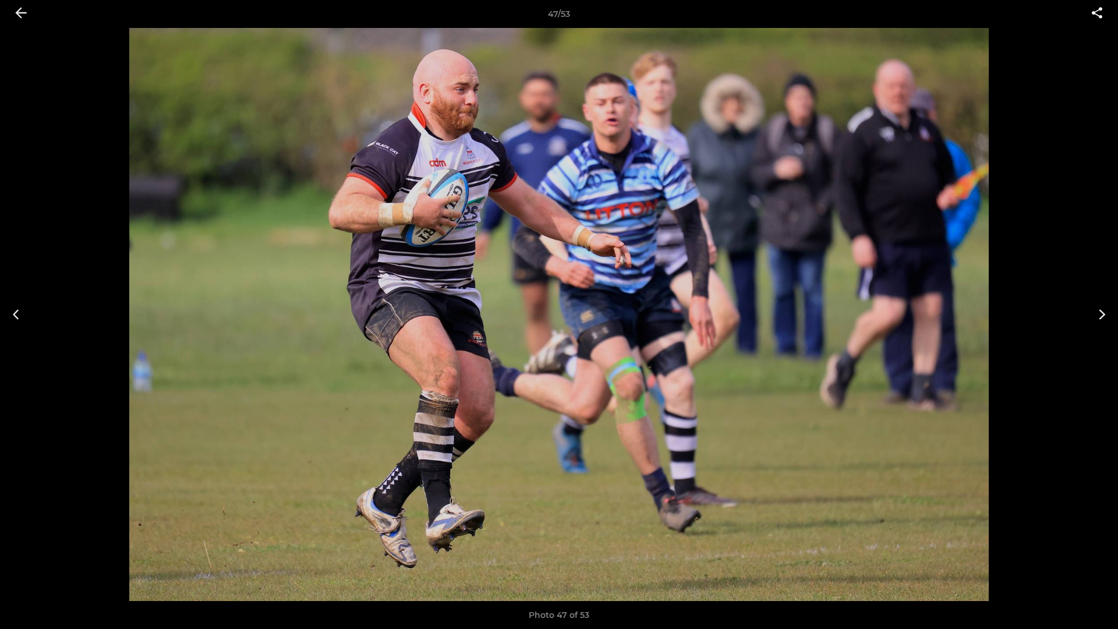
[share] (1097, 14)
